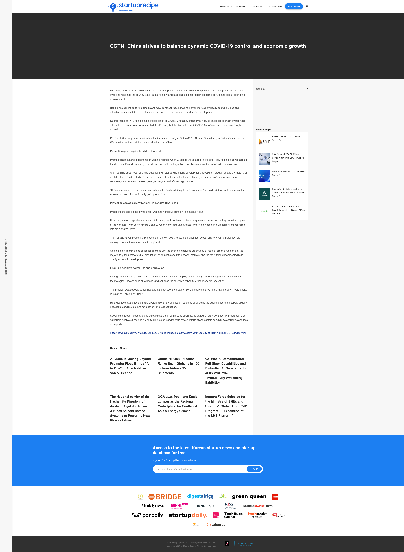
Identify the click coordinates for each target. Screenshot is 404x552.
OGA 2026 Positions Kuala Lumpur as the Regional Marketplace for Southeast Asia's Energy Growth (177, 403)
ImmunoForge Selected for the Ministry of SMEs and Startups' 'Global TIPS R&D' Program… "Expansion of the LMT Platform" (226, 406)
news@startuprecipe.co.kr (203, 542)
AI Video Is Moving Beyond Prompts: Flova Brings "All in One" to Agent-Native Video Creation (130, 365)
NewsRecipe (263, 129)
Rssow (6, 242)
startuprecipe (173, 542)
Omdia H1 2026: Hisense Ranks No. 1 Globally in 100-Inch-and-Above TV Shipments (179, 365)
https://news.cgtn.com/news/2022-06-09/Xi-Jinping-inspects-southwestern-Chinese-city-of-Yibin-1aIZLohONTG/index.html (178, 333)
